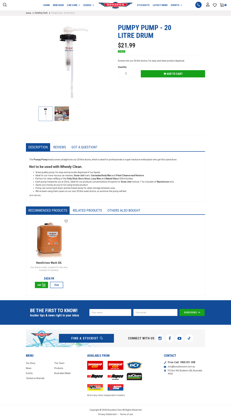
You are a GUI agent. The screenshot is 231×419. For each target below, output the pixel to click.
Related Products (87, 210)
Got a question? (84, 147)
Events (29, 373)
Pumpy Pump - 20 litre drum (63, 13)
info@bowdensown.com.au (181, 366)
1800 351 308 (187, 362)
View (56, 285)
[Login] (207, 5)
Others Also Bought (123, 210)
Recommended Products (47, 210)
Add (39, 285)
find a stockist (84, 338)
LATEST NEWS (160, 5)
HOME (46, 5)
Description (38, 147)
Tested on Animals (35, 378)
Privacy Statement (107, 414)
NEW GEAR (58, 5)
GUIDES (87, 5)
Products (58, 368)
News (28, 368)
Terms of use (126, 414)
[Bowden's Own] (116, 5)
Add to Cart (174, 73)
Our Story (30, 363)
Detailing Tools (41, 13)
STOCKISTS (143, 5)
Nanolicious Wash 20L (49, 262)
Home (28, 13)
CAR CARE (72, 5)
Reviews (59, 147)
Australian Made (62, 373)
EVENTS (175, 5)
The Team (59, 363)
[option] (69, 63)
